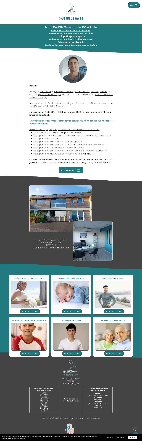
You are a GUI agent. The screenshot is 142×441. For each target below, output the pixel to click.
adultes (94, 91)
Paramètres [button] (109, 437)
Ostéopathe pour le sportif (71, 36)
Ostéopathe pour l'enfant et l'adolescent (71, 39)
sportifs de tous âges (49, 94)
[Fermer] (139, 437)
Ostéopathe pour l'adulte (70, 42)
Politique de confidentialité (16, 438)
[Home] (135, 428)
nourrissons (45, 91)
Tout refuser (121, 437)
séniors (103, 91)
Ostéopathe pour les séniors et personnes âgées (71, 45)
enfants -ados (82, 91)
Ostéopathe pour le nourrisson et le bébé (71, 33)
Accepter (132, 437)
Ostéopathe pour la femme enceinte (70, 30)
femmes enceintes (63, 91)
